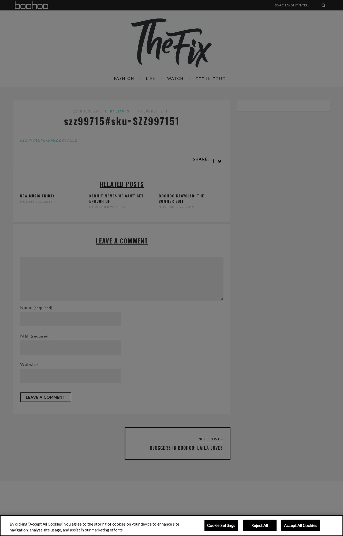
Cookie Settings (221, 525)
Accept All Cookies (300, 525)
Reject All (259, 525)
